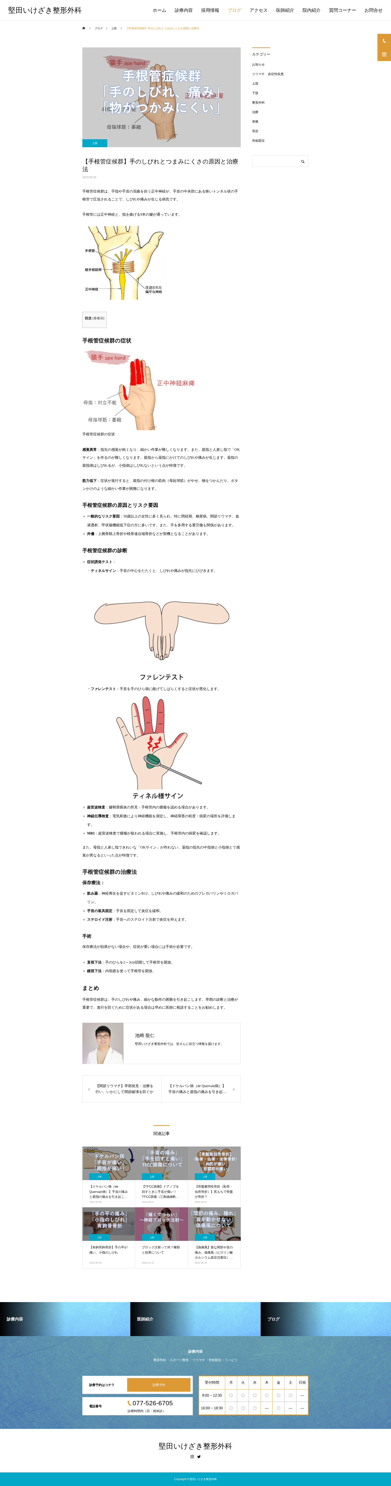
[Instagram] (192, 1456)
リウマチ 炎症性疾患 (268, 74)
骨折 (255, 131)
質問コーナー (342, 10)
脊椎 (255, 121)
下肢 (255, 93)
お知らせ (258, 64)
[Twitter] (199, 1456)
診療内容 (184, 10)
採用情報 (210, 10)
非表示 (98, 318)
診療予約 (159, 1385)
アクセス (259, 10)
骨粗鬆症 (258, 140)
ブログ (234, 10)
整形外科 (258, 102)
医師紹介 (285, 10)
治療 (255, 112)
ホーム (159, 10)
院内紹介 (312, 10)
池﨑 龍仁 (145, 1035)
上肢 (95, 143)
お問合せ (374, 10)
